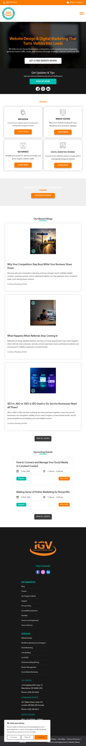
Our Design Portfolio (28, 596)
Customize (13, 737)
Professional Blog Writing (30, 662)
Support (24, 601)
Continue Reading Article (17, 284)
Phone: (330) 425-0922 (30, 692)
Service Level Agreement (30, 620)
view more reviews (43, 195)
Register (21, 479)
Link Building (26, 653)
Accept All (41, 737)
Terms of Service (27, 625)
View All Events (43, 517)
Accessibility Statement (29, 611)
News (77, 742)
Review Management (28, 667)
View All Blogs (43, 438)
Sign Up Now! (43, 81)
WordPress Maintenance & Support (33, 643)
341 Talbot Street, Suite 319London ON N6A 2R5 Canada (32, 703)
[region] (27, 731)
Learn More (63, 132)
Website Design (26, 638)
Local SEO (24, 657)
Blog (23, 586)
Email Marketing (27, 648)
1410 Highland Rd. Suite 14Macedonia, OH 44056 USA (31, 686)
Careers (24, 591)
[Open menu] (82, 13)
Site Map (24, 615)
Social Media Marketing (29, 672)
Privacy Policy (26, 606)
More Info (64, 479)
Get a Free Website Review (43, 61)
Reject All (27, 737)
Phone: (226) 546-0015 (30, 709)
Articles (71, 742)
